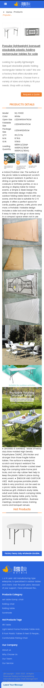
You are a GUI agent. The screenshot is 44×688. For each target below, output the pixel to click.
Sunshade (7, 612)
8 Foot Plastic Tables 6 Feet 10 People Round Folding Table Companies (20, 633)
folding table (8, 608)
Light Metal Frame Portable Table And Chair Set (20, 629)
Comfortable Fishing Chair (15, 638)
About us (6, 650)
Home (9, 12)
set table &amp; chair (13, 599)
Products (18, 12)
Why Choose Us (9, 654)
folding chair (8, 604)
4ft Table (6, 624)
